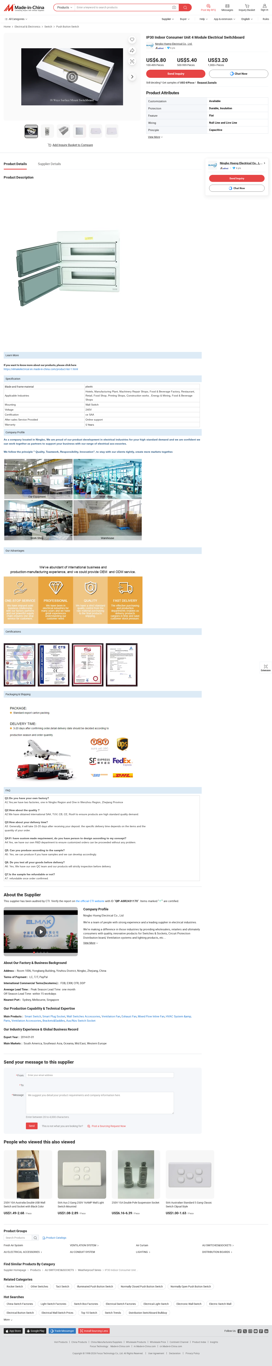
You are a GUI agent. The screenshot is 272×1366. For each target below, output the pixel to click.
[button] (174, 7)
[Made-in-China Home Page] (24, 7)
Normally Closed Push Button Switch (142, 1286)
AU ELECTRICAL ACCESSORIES (22, 1252)
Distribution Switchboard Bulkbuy (148, 1312)
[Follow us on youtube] (256, 1331)
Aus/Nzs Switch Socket (80, 1020)
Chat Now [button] (241, 73)
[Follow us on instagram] (250, 1331)
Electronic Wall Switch (189, 1304)
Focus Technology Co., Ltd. (110, 1353)
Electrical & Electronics (27, 26)
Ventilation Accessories (26, 1020)
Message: (18, 1095)
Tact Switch (62, 1286)
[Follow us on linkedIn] (266, 1331)
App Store (13, 1331)
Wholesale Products (136, 1341)
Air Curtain (142, 1245)
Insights (214, 1341)
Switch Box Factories (86, 1304)
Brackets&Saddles (54, 1020)
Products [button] (63, 7)
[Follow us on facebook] (239, 1331)
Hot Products (61, 1341)
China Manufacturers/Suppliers (106, 1341)
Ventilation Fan (111, 1016)
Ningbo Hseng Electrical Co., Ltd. (173, 43)
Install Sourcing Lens (96, 1331)
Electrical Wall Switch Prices (57, 1312)
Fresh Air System (13, 1245)
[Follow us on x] (245, 1331)
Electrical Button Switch (20, 1312)
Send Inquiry (175, 73)
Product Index (199, 1341)
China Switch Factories (20, 1304)
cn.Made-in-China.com (171, 1346)
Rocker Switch (15, 1286)
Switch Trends (113, 1312)
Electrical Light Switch (156, 1304)
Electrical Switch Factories (121, 1304)
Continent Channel (179, 1341)
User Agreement (156, 1353)
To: (22, 1085)
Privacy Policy (193, 1353)
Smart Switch (33, 1016)
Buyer (183, 19)
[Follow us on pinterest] (261, 1331)
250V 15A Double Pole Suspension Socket (135, 1202)
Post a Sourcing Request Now (106, 1126)
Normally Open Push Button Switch (191, 1286)
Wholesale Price (158, 1341)
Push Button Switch (67, 26)
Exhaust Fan (129, 1016)
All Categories (16, 19)
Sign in (264, 9)
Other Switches (39, 1286)
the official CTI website (90, 901)
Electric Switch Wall (220, 1304)
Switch (48, 26)
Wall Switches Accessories (83, 1016)
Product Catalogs (56, 1237)
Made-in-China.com (120, 1346)
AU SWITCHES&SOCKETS (216, 1245)
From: (20, 1075)
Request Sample (207, 82)
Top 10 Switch (89, 1312)
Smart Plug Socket (53, 1016)
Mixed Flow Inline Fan (151, 1016)
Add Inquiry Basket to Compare (73, 145)
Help (202, 19)
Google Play (35, 1331)
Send (32, 1126)
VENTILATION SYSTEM (83, 1245)
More (7, 1319)
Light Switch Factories (53, 1304)
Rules (266, 19)
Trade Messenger (62, 1331)
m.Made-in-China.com (145, 1346)
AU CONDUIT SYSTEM (82, 1252)
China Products (79, 1341)
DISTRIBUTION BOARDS (216, 1252)
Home (7, 26)
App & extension (223, 19)
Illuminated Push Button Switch (95, 1286)
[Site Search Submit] (185, 7)
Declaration (175, 1353)
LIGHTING (142, 1252)
